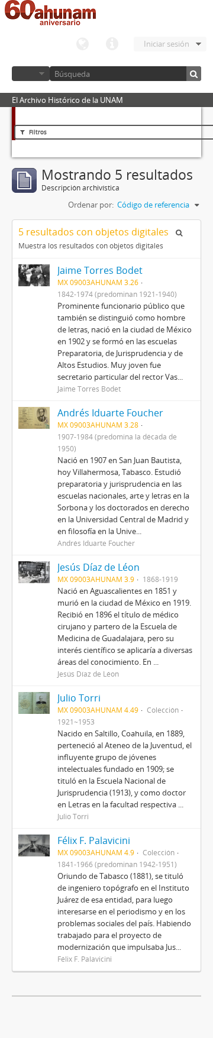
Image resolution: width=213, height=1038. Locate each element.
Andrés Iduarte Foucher (110, 412)
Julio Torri (79, 697)
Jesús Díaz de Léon (98, 567)
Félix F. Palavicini (93, 840)
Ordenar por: (91, 204)
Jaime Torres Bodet (100, 270)
